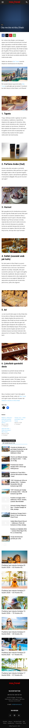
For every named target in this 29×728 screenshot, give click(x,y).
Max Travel (16, 61)
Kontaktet (5, 721)
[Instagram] (14, 715)
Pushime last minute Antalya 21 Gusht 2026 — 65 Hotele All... (13, 592)
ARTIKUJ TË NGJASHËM (9, 440)
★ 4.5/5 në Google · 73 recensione (14, 697)
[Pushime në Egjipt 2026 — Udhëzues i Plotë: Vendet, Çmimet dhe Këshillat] (6, 499)
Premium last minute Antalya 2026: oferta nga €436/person (18, 466)
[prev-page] (3, 545)
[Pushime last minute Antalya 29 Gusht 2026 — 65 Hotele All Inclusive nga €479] (14, 557)
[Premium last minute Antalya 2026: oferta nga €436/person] (6, 466)
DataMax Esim (11, 723)
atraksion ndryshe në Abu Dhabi (11, 400)
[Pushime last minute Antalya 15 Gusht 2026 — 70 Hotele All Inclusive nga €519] (14, 602)
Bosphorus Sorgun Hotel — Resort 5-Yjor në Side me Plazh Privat (18, 515)
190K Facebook (8, 699)
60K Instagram (15, 699)
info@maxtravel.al (17, 704)
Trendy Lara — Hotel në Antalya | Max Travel (20, 419)
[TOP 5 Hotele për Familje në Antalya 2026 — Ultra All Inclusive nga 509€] (6, 491)
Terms (24, 723)
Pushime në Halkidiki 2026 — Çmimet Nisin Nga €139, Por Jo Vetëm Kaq (18, 531)
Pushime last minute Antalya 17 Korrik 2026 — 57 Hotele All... (13, 674)
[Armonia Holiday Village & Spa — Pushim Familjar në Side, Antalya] (6, 507)
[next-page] (5, 545)
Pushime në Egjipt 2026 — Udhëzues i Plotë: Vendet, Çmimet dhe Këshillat (18, 499)
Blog (2, 24)
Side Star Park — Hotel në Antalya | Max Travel (6, 430)
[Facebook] (3, 35)
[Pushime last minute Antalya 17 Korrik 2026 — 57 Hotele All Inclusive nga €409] (14, 664)
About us (10, 721)
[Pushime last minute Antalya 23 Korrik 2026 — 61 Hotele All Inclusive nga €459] (14, 644)
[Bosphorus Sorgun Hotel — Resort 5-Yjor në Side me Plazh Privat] (6, 514)
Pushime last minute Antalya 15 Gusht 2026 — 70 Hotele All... (13, 612)
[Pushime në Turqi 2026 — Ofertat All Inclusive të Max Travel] (6, 474)
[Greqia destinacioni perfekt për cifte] (6, 538)
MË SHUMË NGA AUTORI (9, 443)
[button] (2, 2)
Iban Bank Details (18, 721)
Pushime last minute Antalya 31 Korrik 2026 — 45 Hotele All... (13, 633)
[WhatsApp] (14, 35)
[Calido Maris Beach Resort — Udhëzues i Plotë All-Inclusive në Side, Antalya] (6, 523)
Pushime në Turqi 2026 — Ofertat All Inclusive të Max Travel (18, 474)
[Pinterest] (10, 35)
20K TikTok (21, 699)
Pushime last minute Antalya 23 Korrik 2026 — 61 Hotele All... (13, 654)
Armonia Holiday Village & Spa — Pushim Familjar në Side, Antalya (18, 507)
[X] (7, 35)
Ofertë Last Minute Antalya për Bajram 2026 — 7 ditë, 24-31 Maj (18, 458)
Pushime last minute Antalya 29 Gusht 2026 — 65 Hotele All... (13, 566)
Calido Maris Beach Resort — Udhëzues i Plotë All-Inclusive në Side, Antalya (18, 523)
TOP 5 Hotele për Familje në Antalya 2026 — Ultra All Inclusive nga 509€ (18, 491)
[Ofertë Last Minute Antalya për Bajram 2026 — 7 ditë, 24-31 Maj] (6, 459)
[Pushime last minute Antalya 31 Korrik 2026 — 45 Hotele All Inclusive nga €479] (14, 623)
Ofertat (4, 723)
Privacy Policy (19, 723)
